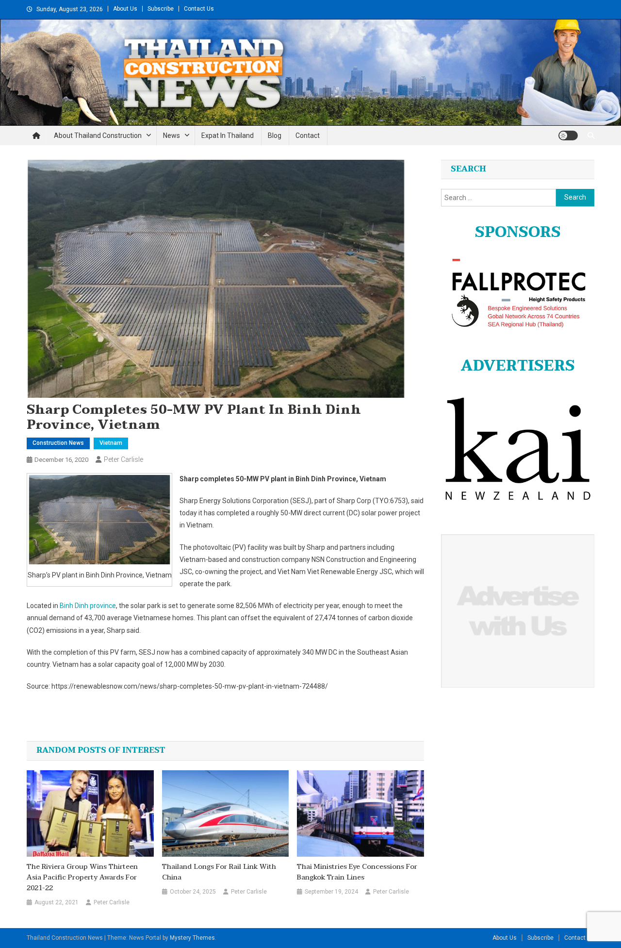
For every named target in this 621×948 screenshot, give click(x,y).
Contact (307, 135)
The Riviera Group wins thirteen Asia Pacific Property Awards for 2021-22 (82, 878)
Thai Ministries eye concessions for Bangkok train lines (357, 872)
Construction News (58, 443)
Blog (274, 135)
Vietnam (110, 443)
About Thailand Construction (98, 135)
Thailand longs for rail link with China (219, 872)
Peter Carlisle (123, 459)
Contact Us (199, 8)
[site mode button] (568, 135)
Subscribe (160, 8)
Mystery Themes (192, 937)
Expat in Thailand (227, 135)
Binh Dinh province (88, 605)
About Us (125, 8)
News (171, 135)
